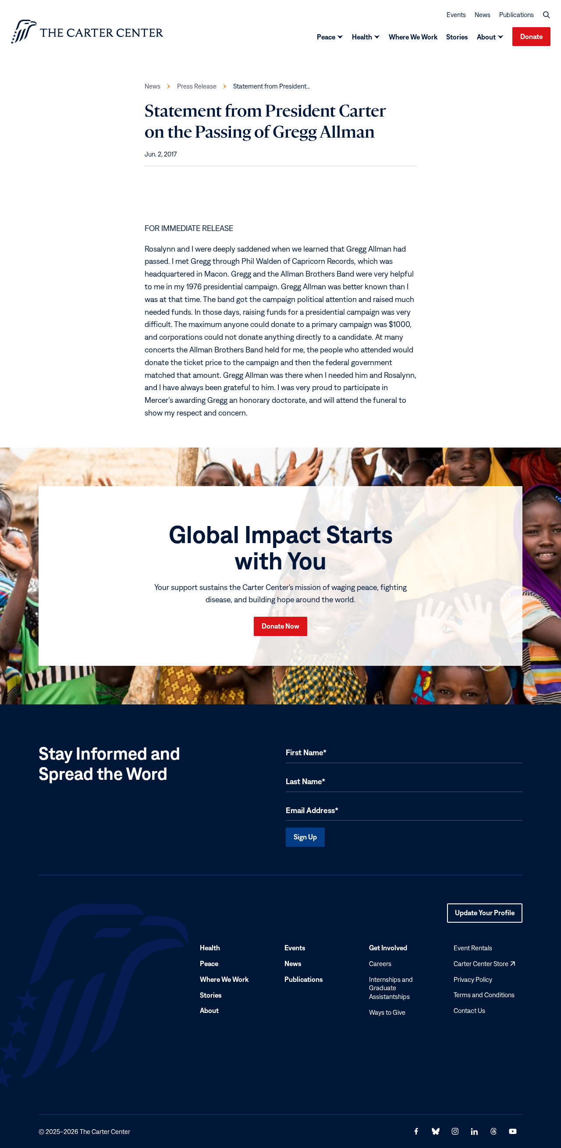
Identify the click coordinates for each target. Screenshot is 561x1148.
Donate (531, 36)
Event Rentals (473, 948)
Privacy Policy (473, 979)
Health (362, 37)
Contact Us (469, 1010)
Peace (326, 37)
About (486, 37)
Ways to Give (387, 1012)
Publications (516, 14)
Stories (457, 37)
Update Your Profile (485, 916)
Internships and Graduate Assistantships (391, 988)
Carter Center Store (484, 963)
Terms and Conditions (484, 995)
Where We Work (413, 37)
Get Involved (388, 948)
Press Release (197, 86)
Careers (380, 963)
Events (456, 14)
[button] (546, 14)
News (482, 14)
